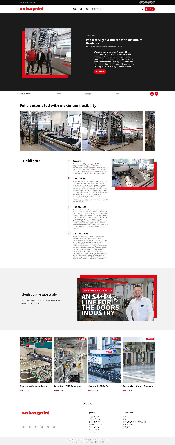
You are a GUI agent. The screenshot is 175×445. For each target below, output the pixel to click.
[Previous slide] (23, 127)
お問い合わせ (97, 9)
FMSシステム (94, 427)
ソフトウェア (94, 429)
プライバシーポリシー (77, 442)
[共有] (156, 94)
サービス (92, 432)
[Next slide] (152, 127)
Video (116, 94)
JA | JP (149, 9)
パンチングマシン (95, 424)
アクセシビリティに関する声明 (134, 422)
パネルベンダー (94, 417)
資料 (87, 9)
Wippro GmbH (94, 164)
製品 (74, 9)
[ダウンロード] (152, 94)
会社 (81, 9)
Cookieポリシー (90, 442)
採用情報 (126, 427)
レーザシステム (94, 422)
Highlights (88, 94)
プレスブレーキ (94, 419)
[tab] (84, 150)
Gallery (59, 94)
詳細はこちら (25, 390)
